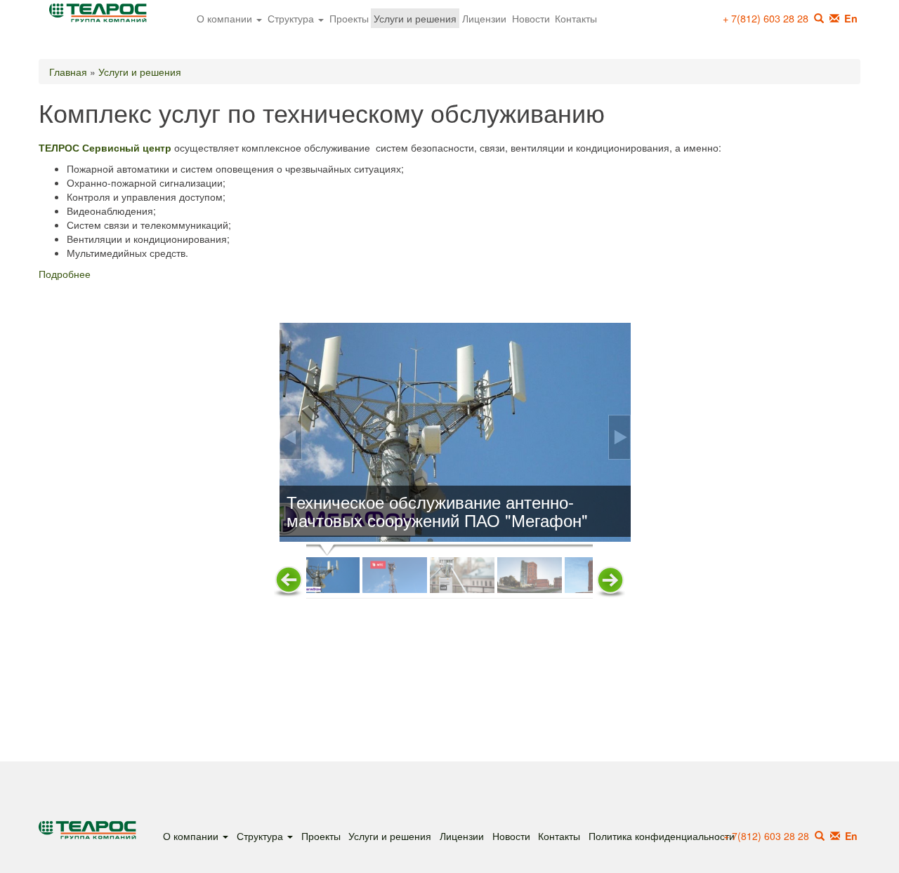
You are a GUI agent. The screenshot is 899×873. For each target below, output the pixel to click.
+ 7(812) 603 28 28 (765, 18)
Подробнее (65, 274)
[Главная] (103, 17)
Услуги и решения (415, 18)
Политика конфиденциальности (662, 835)
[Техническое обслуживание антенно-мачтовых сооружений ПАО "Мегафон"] (455, 432)
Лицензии (484, 18)
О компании (226, 18)
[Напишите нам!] (834, 18)
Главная (68, 72)
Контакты (576, 18)
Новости (531, 18)
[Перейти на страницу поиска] (819, 836)
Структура (292, 18)
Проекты (349, 18)
